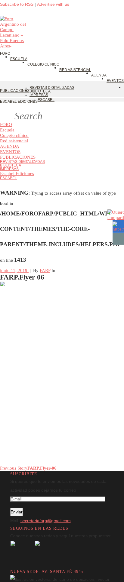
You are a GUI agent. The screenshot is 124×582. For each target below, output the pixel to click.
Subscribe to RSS (16, 4)
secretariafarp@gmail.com (45, 520)
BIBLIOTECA (10, 165)
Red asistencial (14, 140)
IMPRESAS (9, 169)
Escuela (7, 129)
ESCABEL (8, 178)
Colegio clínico (14, 135)
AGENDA (9, 146)
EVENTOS (10, 151)
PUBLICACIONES (18, 157)
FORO (6, 124)
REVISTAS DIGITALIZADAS (22, 161)
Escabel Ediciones (17, 173)
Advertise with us (53, 4)
